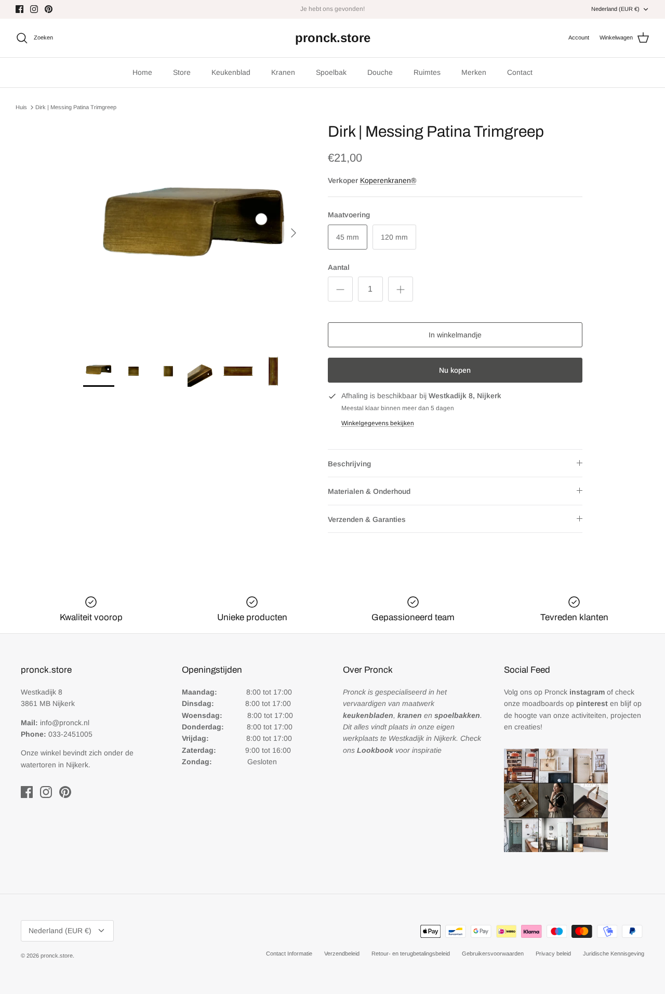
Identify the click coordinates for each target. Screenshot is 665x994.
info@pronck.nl (64, 722)
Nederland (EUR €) (615, 9)
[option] (194, 233)
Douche (380, 72)
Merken (473, 72)
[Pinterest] (48, 9)
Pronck (574, 692)
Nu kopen (455, 370)
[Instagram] (34, 9)
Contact (520, 72)
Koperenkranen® (388, 180)
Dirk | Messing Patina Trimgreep (75, 107)
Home (142, 72)
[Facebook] (19, 9)
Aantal (339, 267)
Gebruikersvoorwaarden (493, 953)
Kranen (283, 72)
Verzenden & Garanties (367, 519)
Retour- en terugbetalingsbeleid (410, 953)
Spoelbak (331, 72)
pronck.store (57, 955)
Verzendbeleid (342, 953)
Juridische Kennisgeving (613, 953)
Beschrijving (349, 464)
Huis (21, 107)
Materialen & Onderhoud (369, 491)
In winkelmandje (455, 335)
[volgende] (293, 232)
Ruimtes (427, 72)
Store (182, 72)
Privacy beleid (553, 953)
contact (357, 13)
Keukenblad (230, 72)
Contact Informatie (289, 953)
